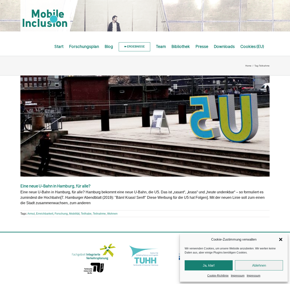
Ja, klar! (209, 265)
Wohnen (112, 213)
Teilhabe (86, 213)
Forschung (61, 213)
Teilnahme (99, 213)
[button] (280, 239)
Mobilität (74, 213)
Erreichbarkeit (44, 213)
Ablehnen (259, 265)
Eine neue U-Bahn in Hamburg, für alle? (55, 186)
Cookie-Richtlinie (218, 275)
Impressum (237, 275)
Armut (31, 213)
